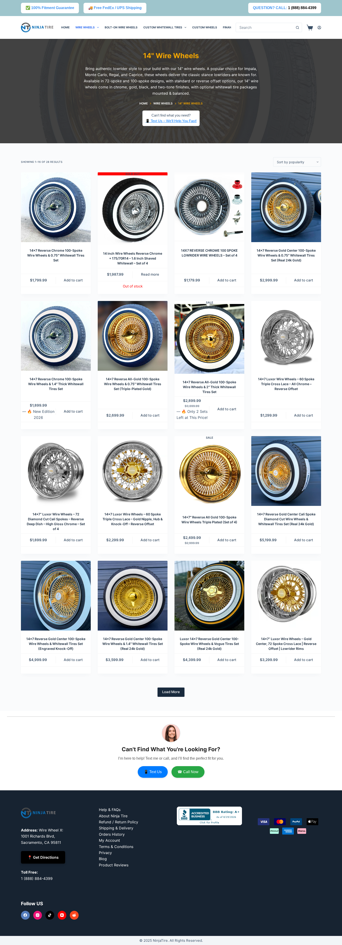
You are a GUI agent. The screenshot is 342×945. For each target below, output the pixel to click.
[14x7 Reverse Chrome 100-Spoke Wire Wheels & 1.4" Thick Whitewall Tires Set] (56, 336)
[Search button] (297, 27)
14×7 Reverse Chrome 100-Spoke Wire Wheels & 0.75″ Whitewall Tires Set (55, 255)
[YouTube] (62, 915)
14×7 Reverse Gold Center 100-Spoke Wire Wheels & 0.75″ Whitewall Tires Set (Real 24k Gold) (286, 255)
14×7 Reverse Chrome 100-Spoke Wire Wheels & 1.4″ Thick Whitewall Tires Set (56, 384)
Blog (103, 858)
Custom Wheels (204, 27)
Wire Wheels (85, 27)
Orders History (112, 834)
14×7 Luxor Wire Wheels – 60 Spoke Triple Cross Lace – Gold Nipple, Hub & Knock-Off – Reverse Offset (133, 519)
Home (65, 27)
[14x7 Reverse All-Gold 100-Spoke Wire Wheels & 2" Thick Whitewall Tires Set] (209, 339)
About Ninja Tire (113, 816)
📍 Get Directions (43, 857)
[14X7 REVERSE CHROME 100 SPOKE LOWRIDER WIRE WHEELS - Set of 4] (209, 207)
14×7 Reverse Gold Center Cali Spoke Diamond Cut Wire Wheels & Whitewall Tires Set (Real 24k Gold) (286, 519)
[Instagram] (37, 915)
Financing (230, 27)
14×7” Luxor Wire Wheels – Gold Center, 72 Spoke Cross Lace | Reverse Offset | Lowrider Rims (286, 644)
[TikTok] (49, 915)
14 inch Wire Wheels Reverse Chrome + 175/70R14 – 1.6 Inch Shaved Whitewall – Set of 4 (132, 258)
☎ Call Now (188, 772)
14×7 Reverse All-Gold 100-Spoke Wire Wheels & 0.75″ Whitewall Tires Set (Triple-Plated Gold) (132, 384)
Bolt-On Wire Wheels (121, 27)
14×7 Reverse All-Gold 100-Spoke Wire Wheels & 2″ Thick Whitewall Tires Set (209, 387)
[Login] (319, 27)
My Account (109, 840)
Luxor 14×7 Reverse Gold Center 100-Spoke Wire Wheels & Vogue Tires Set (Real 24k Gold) (209, 644)
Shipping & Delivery (116, 828)
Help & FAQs (110, 809)
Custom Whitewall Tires (162, 27)
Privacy (105, 852)
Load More (171, 692)
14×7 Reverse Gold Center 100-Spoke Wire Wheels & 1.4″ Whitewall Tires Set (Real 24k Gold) (132, 644)
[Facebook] (25, 915)
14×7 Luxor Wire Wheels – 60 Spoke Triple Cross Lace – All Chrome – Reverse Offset (286, 384)
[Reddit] (74, 915)
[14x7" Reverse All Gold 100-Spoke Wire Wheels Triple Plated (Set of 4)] (209, 474)
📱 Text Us (153, 772)
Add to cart (73, 280)
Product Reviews (113, 865)
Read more (150, 274)
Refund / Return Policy (118, 822)
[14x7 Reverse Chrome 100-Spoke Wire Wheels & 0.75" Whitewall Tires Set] (56, 207)
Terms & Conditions (116, 846)
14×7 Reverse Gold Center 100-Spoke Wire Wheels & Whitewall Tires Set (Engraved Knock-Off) (55, 644)
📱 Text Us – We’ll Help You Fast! (171, 121)
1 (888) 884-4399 (302, 8)
